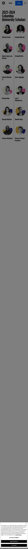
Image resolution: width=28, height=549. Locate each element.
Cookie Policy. (18, 534)
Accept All (14, 545)
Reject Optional (14, 541)
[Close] (26, 523)
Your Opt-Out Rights (14, 537)
